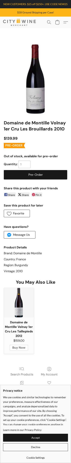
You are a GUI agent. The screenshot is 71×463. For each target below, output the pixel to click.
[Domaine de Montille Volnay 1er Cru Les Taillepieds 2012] (19, 303)
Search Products (21, 374)
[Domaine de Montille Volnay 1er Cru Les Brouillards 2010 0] (35, 78)
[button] (20, 22)
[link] (35, 456)
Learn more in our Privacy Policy (22, 429)
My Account (49, 374)
